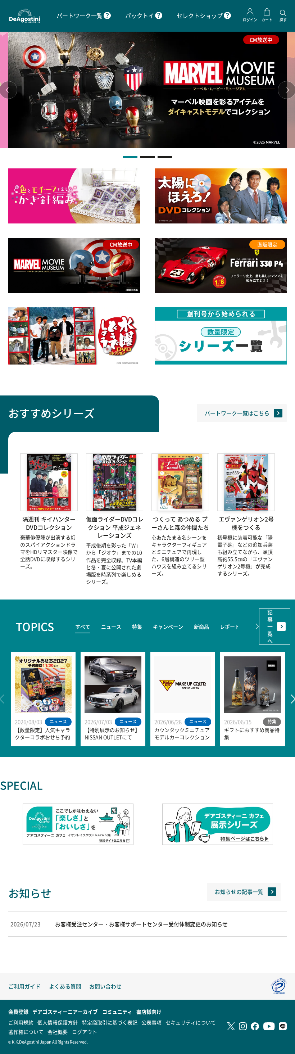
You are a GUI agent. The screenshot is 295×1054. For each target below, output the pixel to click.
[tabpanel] (147, 90)
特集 (137, 626)
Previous (56, 626)
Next (257, 626)
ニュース (111, 626)
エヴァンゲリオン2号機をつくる (246, 523)
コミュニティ (117, 1011)
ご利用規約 (20, 1022)
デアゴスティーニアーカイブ (65, 1011)
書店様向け (149, 1011)
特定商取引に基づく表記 (109, 1022)
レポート (230, 626)
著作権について (26, 1031)
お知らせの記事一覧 (239, 891)
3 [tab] (165, 157)
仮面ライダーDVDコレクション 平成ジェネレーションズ (115, 527)
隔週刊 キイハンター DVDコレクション (49, 523)
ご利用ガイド (24, 986)
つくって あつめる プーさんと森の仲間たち (180, 523)
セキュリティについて (190, 1022)
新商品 (201, 626)
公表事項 (151, 1022)
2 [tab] (147, 157)
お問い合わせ (105, 986)
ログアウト (84, 1031)
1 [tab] (130, 157)
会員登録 (18, 1011)
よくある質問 (65, 986)
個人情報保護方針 (57, 1022)
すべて (82, 626)
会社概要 (57, 1031)
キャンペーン (168, 626)
